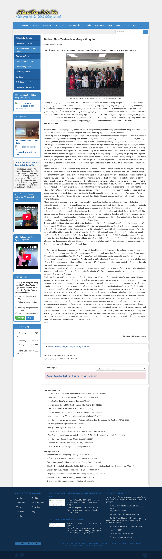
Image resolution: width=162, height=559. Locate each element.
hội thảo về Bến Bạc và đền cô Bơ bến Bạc (65, 439)
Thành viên (20, 502)
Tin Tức (35, 498)
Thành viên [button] (47, 25)
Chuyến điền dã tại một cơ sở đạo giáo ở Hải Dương (67, 469)
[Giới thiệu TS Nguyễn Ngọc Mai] (57, 525)
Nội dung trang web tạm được (27, 303)
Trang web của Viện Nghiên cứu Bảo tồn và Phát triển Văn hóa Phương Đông (106, 543)
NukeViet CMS (66, 545)
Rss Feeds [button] (99, 25)
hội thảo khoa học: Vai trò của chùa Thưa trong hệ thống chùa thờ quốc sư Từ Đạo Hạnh (83, 420)
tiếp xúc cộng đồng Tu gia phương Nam (63, 401)
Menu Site (36, 507)
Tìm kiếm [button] (87, 25)
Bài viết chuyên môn (24, 38)
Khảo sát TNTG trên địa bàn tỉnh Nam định (65, 442)
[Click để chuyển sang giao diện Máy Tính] (22, 555)
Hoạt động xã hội (23, 71)
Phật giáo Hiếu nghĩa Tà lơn (59, 427)
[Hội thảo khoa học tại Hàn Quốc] (27, 130)
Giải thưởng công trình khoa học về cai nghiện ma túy (68, 462)
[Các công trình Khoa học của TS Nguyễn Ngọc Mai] (57, 503)
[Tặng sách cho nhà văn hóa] (27, 148)
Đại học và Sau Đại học (26, 61)
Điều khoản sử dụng (94, 545)
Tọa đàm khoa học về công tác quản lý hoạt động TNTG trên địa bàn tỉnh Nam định (81, 435)
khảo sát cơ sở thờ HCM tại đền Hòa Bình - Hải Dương (69, 405)
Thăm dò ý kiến (38, 502)
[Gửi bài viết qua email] (136, 44)
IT (83, 545)
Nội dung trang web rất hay (27, 297)
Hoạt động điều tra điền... (26, 87)
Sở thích (19, 77)
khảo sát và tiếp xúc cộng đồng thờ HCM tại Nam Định (69, 412)
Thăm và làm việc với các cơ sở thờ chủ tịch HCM (67, 397)
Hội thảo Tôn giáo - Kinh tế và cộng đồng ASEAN (66, 477)
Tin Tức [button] (36, 25)
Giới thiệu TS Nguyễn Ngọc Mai (66, 519)
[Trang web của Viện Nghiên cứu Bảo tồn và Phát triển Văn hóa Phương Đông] (37, 12)
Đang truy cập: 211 (34, 543)
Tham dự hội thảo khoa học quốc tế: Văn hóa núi (66, 481)
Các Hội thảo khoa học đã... (26, 49)
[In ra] (140, 44)
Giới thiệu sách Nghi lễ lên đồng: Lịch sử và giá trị (25, 96)
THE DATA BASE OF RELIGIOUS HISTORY (65, 408)
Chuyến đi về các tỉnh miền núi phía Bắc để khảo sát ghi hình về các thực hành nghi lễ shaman (85, 466)
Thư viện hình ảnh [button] (135, 25)
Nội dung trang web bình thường (28, 308)
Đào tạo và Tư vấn (23, 56)
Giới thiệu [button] (25, 25)
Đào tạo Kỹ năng (24, 66)
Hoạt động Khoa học (24, 43)
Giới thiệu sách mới (23, 82)
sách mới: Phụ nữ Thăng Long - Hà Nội (62, 454)
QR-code (20, 543)
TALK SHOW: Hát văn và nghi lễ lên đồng (64, 446)
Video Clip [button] (120, 25)
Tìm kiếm (19, 507)
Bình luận (19, 516)
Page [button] (110, 25)
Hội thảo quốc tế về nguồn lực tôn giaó (63, 423)
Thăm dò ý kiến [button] (73, 25)
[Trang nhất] (16, 25)
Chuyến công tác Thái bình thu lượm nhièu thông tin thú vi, (70, 473)
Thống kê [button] (60, 25)
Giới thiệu (19, 498)
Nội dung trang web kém (28, 313)
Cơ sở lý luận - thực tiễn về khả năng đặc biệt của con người (72, 431)
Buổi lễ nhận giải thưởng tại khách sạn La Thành (66, 458)
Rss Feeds (20, 511)
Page (34, 511)
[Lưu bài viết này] (144, 44)
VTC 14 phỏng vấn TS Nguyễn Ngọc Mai (24, 238)
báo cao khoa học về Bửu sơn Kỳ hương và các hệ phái (70, 416)
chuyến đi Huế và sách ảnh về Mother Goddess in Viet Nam (71, 393)
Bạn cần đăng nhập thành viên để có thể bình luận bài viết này (72, 376)
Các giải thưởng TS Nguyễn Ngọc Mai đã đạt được (27, 163)
